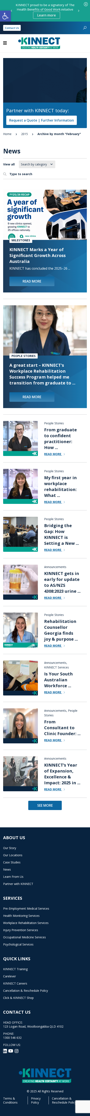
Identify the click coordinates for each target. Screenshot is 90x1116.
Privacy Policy (36, 1100)
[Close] (86, 4)
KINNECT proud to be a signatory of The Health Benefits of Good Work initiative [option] (45, 10)
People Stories (24, 356)
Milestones (21, 240)
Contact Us (12, 28)
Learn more (46, 15)
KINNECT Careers (15, 983)
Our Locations (12, 855)
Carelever (9, 976)
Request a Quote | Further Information (41, 120)
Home (7, 134)
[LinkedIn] (5, 1050)
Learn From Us (13, 877)
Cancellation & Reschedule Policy (25, 991)
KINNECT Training (15, 969)
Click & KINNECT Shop (18, 998)
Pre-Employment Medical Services (26, 908)
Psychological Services (18, 944)
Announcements (55, 567)
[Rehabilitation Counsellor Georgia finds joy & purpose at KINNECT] (20, 630)
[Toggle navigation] (5, 43)
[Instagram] (16, 1050)
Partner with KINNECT (18, 884)
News (7, 869)
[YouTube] (11, 1050)
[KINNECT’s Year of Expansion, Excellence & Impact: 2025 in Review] (20, 773)
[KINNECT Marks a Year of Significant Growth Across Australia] (45, 215)
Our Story (9, 848)
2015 (24, 134)
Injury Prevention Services (20, 930)
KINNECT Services (56, 667)
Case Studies (12, 862)
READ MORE (32, 281)
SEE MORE (45, 805)
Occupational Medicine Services (24, 937)
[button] (5, 16)
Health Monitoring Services (21, 916)
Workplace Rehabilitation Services (26, 923)
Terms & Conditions (10, 1100)
